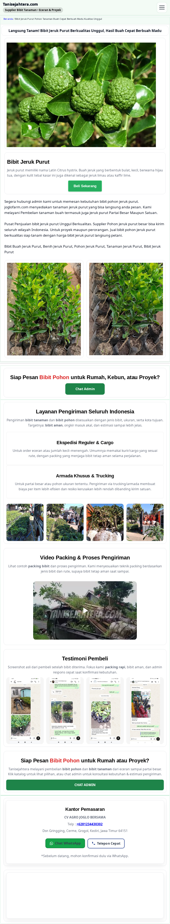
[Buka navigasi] (162, 7)
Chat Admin (85, 389)
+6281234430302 (89, 824)
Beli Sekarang (85, 186)
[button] (65, 843)
